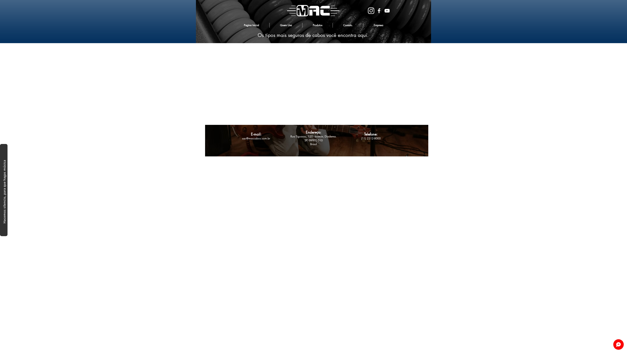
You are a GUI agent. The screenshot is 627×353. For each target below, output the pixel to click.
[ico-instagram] (371, 11)
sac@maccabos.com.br (256, 138)
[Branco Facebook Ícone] (379, 11)
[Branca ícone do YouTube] (387, 11)
